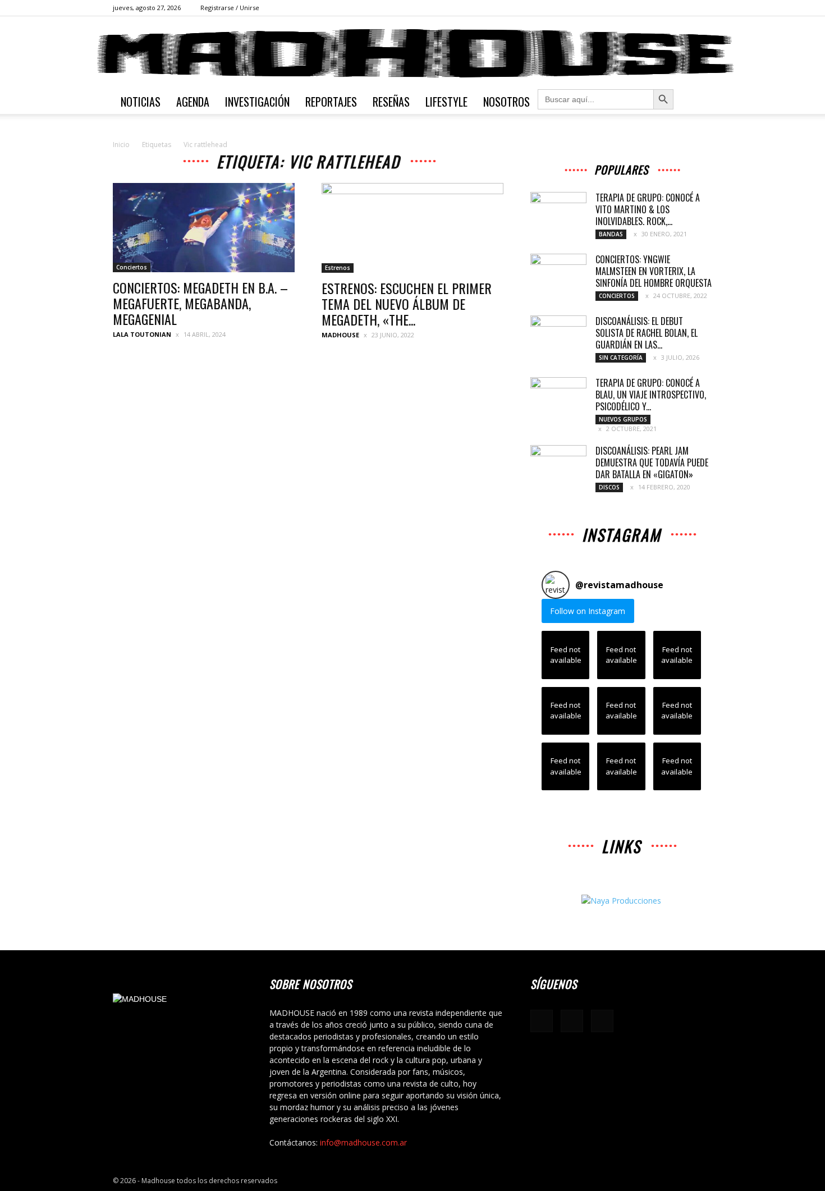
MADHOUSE (340, 335)
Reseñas (391, 101)
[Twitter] (703, 8)
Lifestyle (446, 101)
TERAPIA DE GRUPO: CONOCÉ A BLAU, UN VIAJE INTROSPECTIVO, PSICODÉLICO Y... (650, 394)
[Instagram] (685, 8)
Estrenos (337, 268)
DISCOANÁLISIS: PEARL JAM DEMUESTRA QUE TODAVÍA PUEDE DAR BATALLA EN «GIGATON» (651, 462)
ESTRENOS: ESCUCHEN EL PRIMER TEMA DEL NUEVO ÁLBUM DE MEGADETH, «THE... (407, 303)
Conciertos (131, 267)
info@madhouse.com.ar (363, 1142)
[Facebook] (666, 8)
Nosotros (506, 101)
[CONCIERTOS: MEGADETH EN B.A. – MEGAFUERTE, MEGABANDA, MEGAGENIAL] (204, 227)
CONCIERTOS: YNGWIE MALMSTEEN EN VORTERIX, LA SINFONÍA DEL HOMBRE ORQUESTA (653, 271)
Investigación (257, 101)
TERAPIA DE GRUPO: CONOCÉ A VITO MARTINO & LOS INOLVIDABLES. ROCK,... (647, 209)
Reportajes (331, 101)
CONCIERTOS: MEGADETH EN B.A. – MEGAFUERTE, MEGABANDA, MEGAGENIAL (200, 303)
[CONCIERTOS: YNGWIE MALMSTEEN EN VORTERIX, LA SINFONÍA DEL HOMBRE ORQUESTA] (558, 273)
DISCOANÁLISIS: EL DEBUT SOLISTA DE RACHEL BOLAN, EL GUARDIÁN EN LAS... (646, 332)
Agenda (192, 101)
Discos (609, 487)
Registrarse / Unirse (229, 7)
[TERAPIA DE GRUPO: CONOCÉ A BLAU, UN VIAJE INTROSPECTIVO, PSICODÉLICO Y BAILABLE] (558, 396)
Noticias (141, 101)
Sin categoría (621, 357)
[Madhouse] (412, 53)
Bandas (611, 234)
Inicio (121, 144)
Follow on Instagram (587, 611)
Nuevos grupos (623, 419)
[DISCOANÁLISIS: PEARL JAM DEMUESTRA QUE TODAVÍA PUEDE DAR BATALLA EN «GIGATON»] (558, 464)
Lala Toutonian (142, 334)
